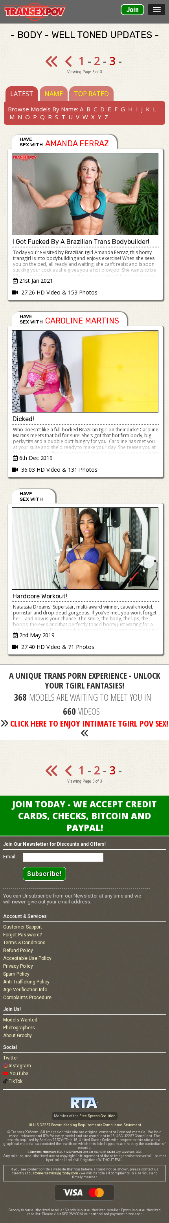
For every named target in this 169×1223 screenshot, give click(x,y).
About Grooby (17, 1035)
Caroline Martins (82, 320)
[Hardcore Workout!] (85, 548)
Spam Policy (16, 974)
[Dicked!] (85, 371)
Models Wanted (20, 1020)
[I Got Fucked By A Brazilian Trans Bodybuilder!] (85, 194)
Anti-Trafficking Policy (26, 982)
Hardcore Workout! (40, 596)
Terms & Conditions (24, 942)
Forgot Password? (22, 935)
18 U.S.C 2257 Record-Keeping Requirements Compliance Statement (84, 1125)
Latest (21, 93)
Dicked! (23, 419)
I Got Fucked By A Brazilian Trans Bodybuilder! (81, 241)
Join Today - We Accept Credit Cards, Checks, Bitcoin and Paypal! (84, 815)
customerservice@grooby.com (53, 1173)
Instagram (20, 1066)
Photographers (19, 1027)
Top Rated (91, 93)
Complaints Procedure (27, 997)
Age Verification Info (25, 989)
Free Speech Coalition (97, 1116)
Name (53, 93)
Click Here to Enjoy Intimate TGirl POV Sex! (89, 723)
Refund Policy (18, 950)
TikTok (15, 1081)
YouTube (19, 1073)
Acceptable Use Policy (27, 958)
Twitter (10, 1058)
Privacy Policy (18, 966)
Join (132, 9)
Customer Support (22, 927)
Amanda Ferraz (77, 143)
